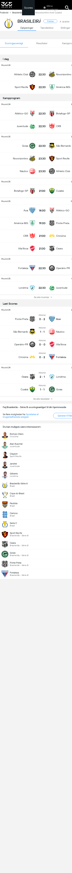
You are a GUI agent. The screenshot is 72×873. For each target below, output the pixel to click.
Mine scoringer (52, 7)
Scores (28, 7)
